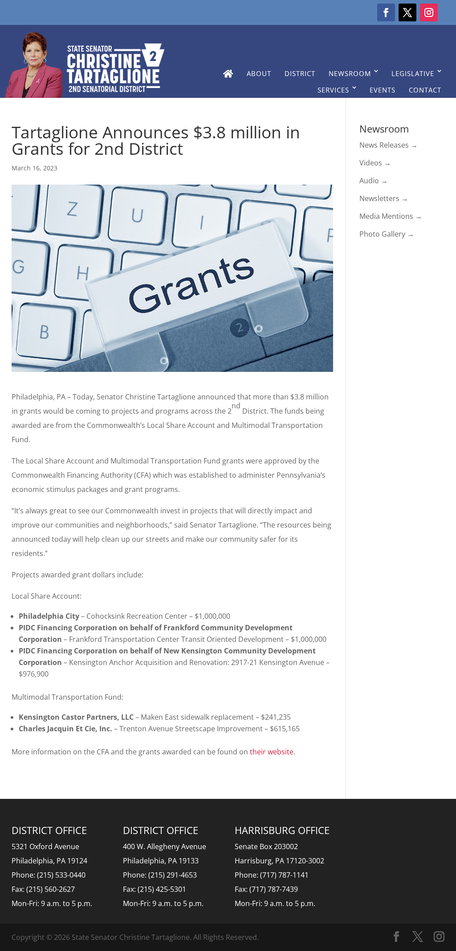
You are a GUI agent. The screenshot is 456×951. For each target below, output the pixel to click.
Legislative (412, 73)
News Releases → (388, 145)
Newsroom (350, 73)
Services (333, 89)
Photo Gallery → (386, 234)
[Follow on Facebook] (386, 12)
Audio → (373, 180)
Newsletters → (383, 198)
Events (382, 89)
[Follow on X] (407, 12)
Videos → (375, 163)
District (300, 73)
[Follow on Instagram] (429, 12)
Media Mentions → (390, 216)
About (259, 73)
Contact (425, 89)
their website (271, 752)
